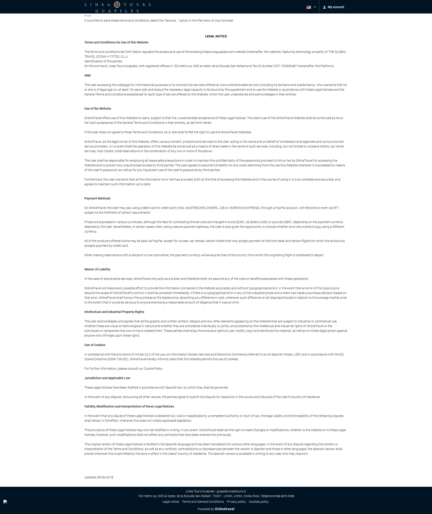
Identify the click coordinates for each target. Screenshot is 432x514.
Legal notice (170, 501)
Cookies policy (259, 501)
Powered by (216, 509)
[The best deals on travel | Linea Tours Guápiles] (117, 7)
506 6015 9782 (285, 496)
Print (87, 16)
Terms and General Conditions (203, 501)
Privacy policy (236, 501)
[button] (310, 7)
